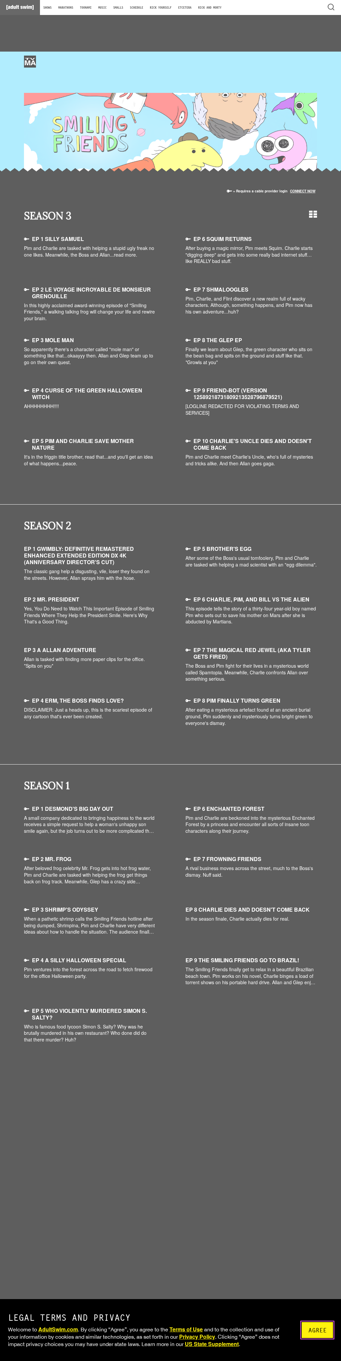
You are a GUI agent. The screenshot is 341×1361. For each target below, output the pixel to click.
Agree (317, 1330)
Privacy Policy (197, 1336)
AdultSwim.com (58, 1329)
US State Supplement (212, 1344)
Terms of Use (186, 1329)
